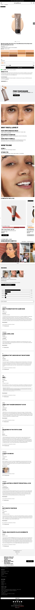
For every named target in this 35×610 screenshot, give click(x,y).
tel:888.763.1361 (3, 576)
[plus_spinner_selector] (4, 67)
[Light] (22, 56)
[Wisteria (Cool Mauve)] (5, 227)
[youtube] (17, 601)
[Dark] (30, 53)
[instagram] (19, 601)
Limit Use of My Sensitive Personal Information (8, 590)
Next (17, 553)
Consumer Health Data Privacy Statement (8, 593)
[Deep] (13, 56)
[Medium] (5, 53)
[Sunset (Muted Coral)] (11, 227)
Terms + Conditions (4, 591)
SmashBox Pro (3, 566)
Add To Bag (20, 67)
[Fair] (5, 51)
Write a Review (8, 284)
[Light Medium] (22, 51)
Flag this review (6, 325)
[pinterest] (15, 601)
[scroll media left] (2, 273)
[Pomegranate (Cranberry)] (22, 227)
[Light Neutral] (30, 51)
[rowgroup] (17, 576)
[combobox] (17, 63)
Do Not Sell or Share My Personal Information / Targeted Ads (11, 589)
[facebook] (13, 601)
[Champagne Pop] (31, 227)
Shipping (2, 574)
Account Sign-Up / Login (5, 571)
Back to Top (17, 551)
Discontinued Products (5, 567)
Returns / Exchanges (4, 573)
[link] (13, 212)
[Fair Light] (13, 51)
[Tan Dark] (22, 53)
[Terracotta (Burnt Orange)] (16, 227)
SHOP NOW (22, 0)
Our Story (2, 580)
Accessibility (3, 592)
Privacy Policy (3, 588)
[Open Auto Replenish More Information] (10, 65)
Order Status (3, 572)
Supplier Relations (4, 594)
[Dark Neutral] (5, 56)
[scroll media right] (24, 273)
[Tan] (30, 56)
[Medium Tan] (13, 53)
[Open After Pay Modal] (5, 69)
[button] (34, 23)
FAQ (1, 575)
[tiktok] (21, 601)
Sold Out (30, 235)
